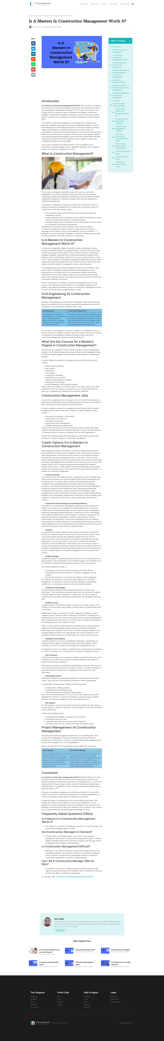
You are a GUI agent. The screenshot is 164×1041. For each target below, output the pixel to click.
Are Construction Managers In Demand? (121, 121)
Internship (113, 4)
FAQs (85, 1002)
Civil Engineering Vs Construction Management (119, 65)
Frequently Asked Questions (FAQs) (119, 105)
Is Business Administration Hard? (121, 164)
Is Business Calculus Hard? (123, 152)
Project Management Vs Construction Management (121, 95)
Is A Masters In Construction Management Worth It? (120, 57)
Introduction (116, 47)
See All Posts (60, 930)
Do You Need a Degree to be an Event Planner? (121, 146)
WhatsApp (87, 1004)
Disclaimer (113, 996)
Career (104, 4)
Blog (58, 999)
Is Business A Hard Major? (122, 158)
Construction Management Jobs (118, 81)
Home (30, 15)
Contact (59, 1004)
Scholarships (124, 4)
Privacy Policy (114, 999)
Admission (95, 4)
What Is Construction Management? (119, 51)
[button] (132, 4)
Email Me (86, 1007)
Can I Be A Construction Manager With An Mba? (122, 137)
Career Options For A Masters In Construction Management (120, 87)
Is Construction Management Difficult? (121, 128)
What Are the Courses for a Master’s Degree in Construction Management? (121, 73)
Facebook (87, 996)
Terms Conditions (115, 1002)
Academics (84, 4)
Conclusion (116, 100)
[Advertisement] (72, 83)
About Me (60, 1002)
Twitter (86, 999)
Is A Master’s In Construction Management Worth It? (122, 112)
